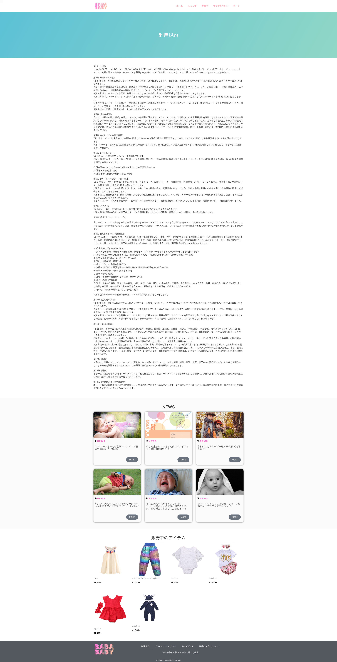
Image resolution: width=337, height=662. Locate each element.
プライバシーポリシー (165, 646)
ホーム (179, 6)
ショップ (192, 6)
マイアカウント (220, 6)
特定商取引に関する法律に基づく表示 (181, 652)
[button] (132, 459)
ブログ (205, 6)
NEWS (101, 441)
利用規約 (145, 646)
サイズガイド (187, 646)
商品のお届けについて (209, 646)
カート (236, 6)
